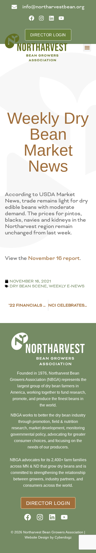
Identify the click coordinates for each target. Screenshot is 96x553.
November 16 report (54, 258)
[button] (87, 47)
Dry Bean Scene (28, 286)
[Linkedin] (53, 19)
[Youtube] (63, 19)
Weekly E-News (66, 286)
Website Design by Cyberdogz (48, 537)
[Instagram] (43, 19)
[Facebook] (33, 19)
